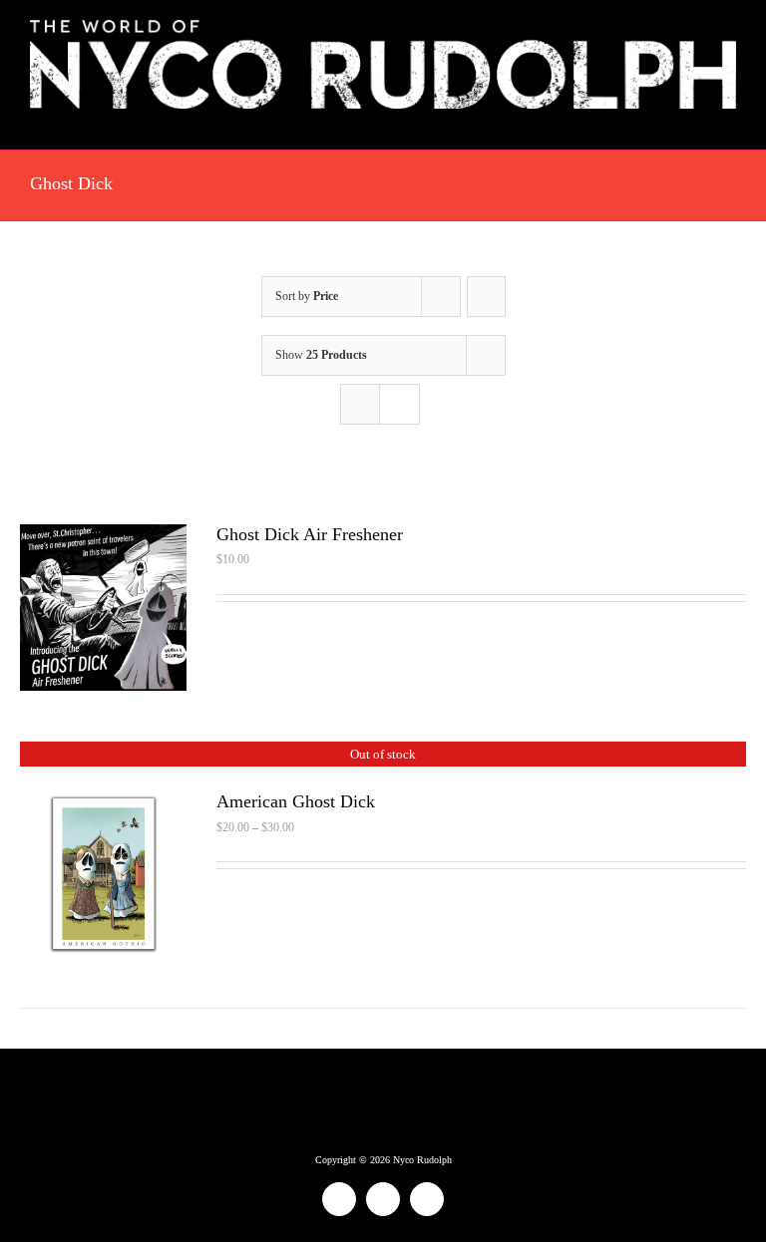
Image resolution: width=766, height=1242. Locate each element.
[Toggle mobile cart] (692, 119)
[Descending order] (486, 296)
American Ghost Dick (295, 801)
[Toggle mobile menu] (728, 119)
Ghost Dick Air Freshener (309, 534)
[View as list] (399, 404)
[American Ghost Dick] (103, 804)
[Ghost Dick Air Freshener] (103, 537)
